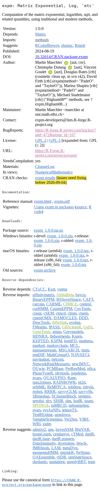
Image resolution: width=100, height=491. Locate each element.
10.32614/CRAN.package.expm (61, 57)
